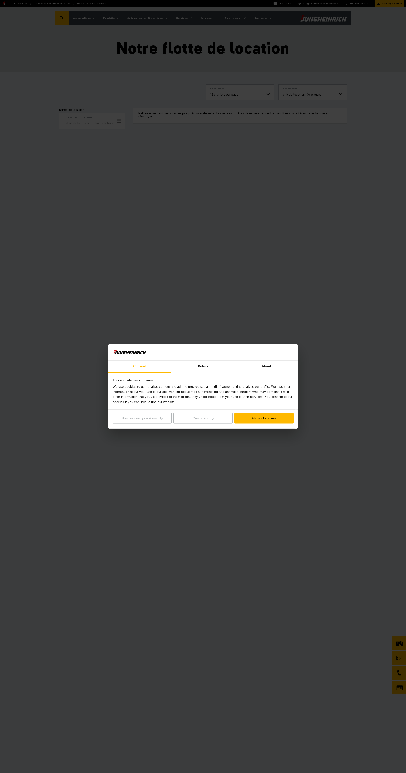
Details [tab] (203, 366)
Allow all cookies (263, 418)
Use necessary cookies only (142, 418)
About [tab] (266, 366)
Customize (200, 418)
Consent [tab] (139, 366)
